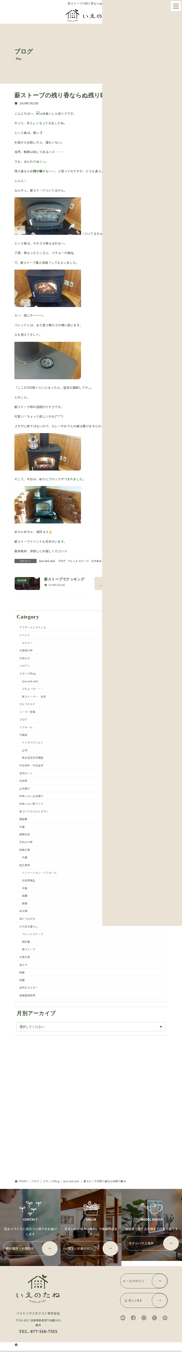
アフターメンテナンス (32, 627)
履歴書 (23, 819)
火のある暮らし (100, 561)
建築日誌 (24, 834)
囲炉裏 (26, 941)
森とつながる (27, 918)
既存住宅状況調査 (32, 757)
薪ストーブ (28, 949)
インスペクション (32, 742)
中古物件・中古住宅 (31, 765)
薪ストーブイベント (28, 541)
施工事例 (24, 865)
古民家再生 (28, 880)
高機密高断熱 (27, 995)
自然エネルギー (28, 987)
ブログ (62, 561)
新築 (24, 903)
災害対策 (24, 957)
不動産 (23, 734)
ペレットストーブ (78, 561)
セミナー (27, 642)
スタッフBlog (27, 673)
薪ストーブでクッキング (64, 579)
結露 (22, 972)
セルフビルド (27, 704)
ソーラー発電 (27, 711)
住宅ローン (25, 773)
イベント (24, 635)
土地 (24, 750)
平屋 (22, 826)
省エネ (23, 964)
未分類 (23, 911)
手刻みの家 (26, 842)
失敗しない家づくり (31, 803)
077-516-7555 (43, 1331)
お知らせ (24, 658)
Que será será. (47, 561)
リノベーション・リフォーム (39, 872)
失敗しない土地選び (31, 796)
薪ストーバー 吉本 (34, 696)
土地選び (24, 788)
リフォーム (26, 727)
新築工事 (24, 849)
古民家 (23, 780)
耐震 (22, 980)
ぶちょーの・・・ (32, 688)
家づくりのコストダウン (34, 811)
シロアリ (24, 665)
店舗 (24, 895)
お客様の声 (26, 650)
